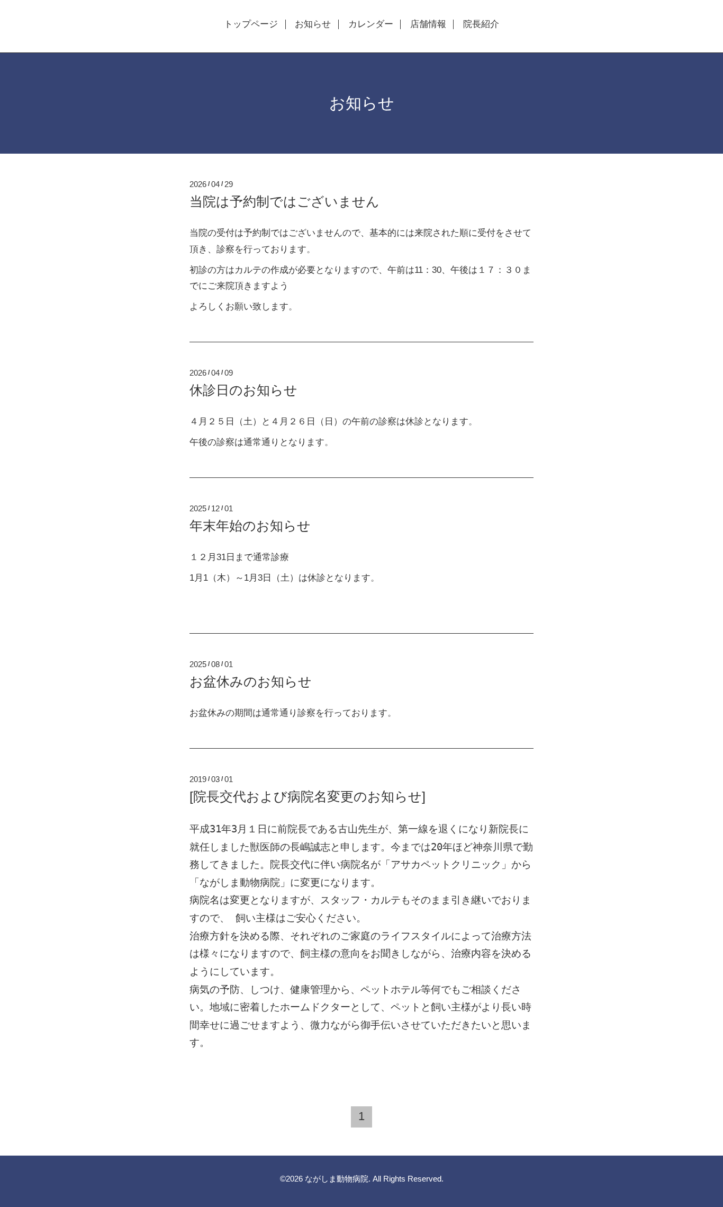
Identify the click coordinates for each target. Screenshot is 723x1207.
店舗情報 (428, 24)
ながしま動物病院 (336, 1178)
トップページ (251, 24)
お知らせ (313, 24)
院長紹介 (481, 24)
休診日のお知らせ (243, 390)
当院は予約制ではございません (284, 201)
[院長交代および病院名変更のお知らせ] (307, 796)
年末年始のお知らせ (250, 525)
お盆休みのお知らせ (250, 681)
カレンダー (370, 24)
